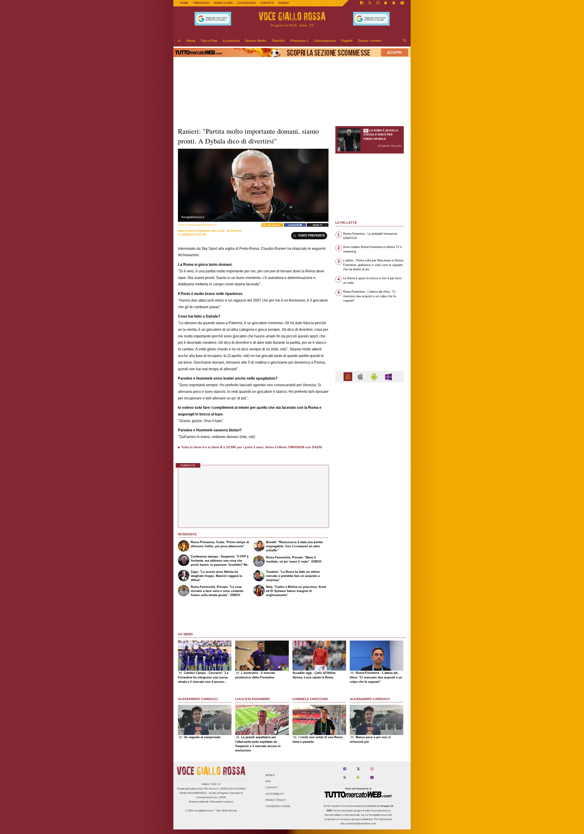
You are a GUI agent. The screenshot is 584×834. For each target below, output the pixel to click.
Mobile (270, 775)
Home (184, 3)
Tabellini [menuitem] (278, 40)
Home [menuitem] (190, 40)
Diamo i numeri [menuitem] (369, 40)
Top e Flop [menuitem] (209, 40)
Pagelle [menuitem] (347, 40)
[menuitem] (179, 40)
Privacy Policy (276, 800)
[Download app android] (394, 3)
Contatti (272, 787)
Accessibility (275, 793)
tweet (316, 225)
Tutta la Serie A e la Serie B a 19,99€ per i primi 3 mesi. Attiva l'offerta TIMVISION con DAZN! (251, 447)
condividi (294, 225)
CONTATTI (267, 3)
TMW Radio (201, 3)
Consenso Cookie (278, 806)
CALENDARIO (246, 3)
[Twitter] (370, 3)
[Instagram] (378, 3)
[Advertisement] (369, 562)
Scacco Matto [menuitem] (255, 40)
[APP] (349, 376)
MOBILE (284, 3)
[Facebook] (362, 3)
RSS (268, 781)
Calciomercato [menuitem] (325, 40)
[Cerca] (405, 40)
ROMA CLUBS (223, 3)
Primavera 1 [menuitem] (299, 40)
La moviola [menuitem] (231, 40)
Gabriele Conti (192, 234)
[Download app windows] (402, 3)
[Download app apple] (386, 3)
